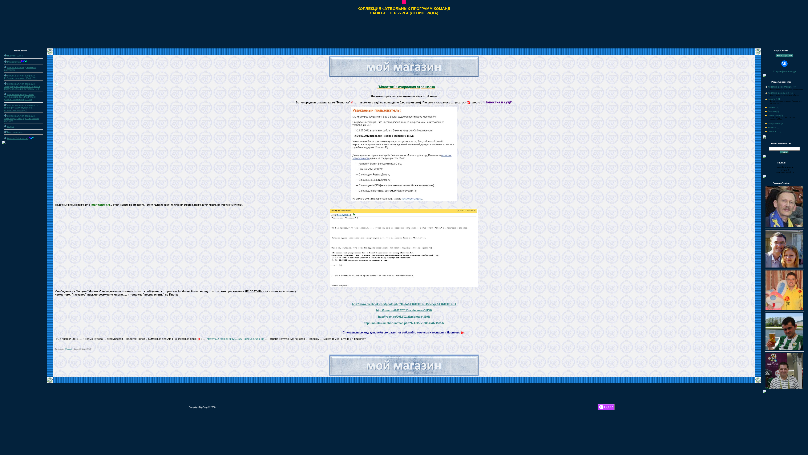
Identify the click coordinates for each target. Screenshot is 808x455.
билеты (772, 111)
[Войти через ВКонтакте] (784, 63)
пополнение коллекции (780, 87)
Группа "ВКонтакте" (17, 138)
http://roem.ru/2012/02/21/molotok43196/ (404, 316)
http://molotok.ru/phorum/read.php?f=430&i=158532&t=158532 (404, 323)
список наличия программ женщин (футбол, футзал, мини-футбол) (21, 118)
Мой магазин (14, 62)
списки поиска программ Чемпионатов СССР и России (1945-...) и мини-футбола (20, 97)
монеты (772, 127)
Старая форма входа (784, 71)
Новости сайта (15, 55)
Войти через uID (784, 56)
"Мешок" (68, 349)
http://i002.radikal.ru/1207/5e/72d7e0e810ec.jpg (235, 338)
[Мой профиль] (404, 3)
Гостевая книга (15, 132)
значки (771, 107)
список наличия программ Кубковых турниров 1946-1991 (20, 76)
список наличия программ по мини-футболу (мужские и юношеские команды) (21, 107)
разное (771, 99)
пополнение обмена (778, 93)
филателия (774, 115)
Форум (10, 126)
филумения (774, 123)
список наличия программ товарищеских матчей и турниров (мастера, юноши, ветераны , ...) (22, 86)
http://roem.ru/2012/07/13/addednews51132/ (404, 310)
